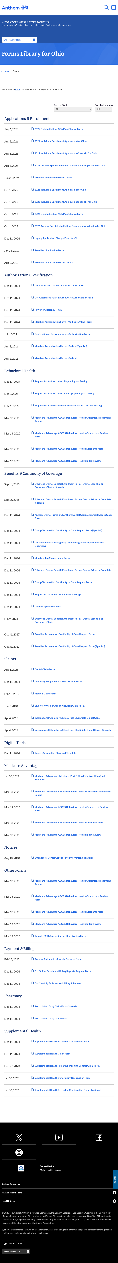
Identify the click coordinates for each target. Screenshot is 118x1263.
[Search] (72, 7)
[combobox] (73, 109)
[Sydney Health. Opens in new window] (21, 1168)
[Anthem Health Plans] (114, 1192)
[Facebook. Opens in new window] (99, 1137)
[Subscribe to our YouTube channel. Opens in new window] (59, 1137)
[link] (15, 7)
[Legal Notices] (114, 1201)
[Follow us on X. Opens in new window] (19, 1137)
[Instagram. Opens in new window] (19, 1152)
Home (6, 71)
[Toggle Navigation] (113, 7)
